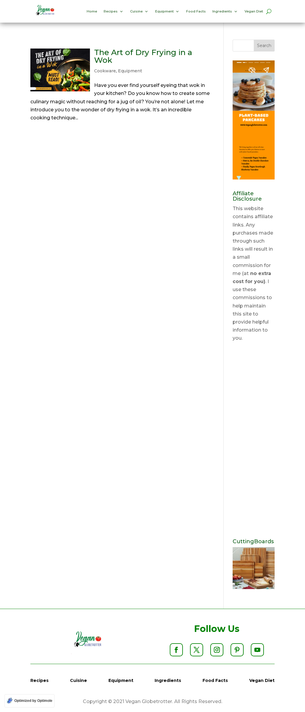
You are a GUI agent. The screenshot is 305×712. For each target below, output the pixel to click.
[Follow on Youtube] (257, 649)
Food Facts (196, 11)
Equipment (164, 11)
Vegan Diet (254, 11)
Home (92, 11)
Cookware (105, 71)
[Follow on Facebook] (176, 649)
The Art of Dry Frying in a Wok (143, 56)
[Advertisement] (254, 440)
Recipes (111, 11)
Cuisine (136, 11)
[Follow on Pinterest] (237, 649)
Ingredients (222, 11)
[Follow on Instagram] (216, 649)
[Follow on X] (196, 649)
